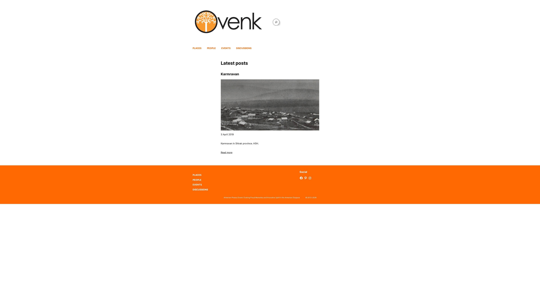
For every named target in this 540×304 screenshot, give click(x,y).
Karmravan (230, 74)
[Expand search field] (276, 22)
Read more (226, 152)
